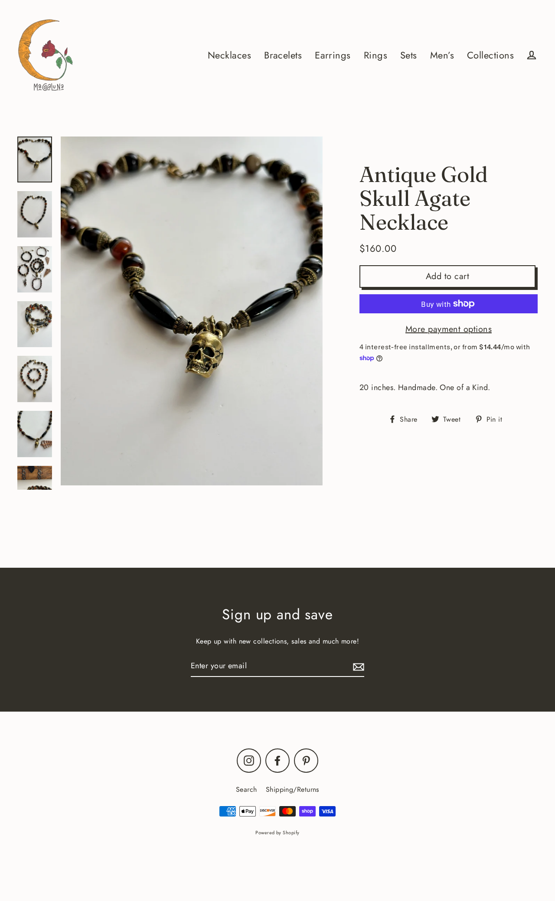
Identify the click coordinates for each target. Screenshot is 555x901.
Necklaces (229, 55)
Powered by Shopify (277, 832)
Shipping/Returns (292, 789)
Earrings (333, 55)
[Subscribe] (357, 666)
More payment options (448, 329)
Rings (375, 55)
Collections (490, 55)
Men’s (442, 55)
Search (246, 789)
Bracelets (283, 55)
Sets (408, 55)
